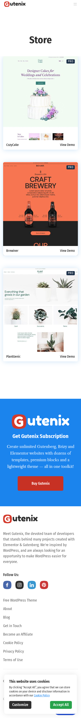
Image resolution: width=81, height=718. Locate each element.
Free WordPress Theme (20, 600)
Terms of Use (13, 660)
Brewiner (12, 250)
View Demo (67, 145)
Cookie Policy (13, 643)
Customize (20, 704)
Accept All (61, 704)
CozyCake (12, 145)
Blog (6, 617)
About (7, 609)
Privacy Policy (13, 651)
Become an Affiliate (18, 634)
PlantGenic (13, 356)
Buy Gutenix (41, 483)
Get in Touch (12, 626)
